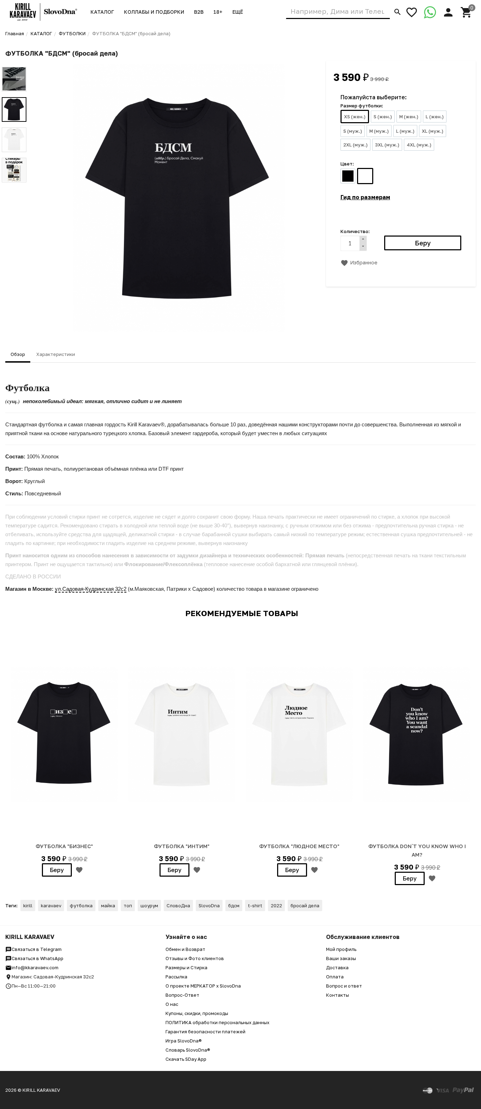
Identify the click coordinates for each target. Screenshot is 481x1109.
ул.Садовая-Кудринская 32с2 (90, 589)
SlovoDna (209, 905)
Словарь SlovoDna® (187, 1050)
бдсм (233, 905)
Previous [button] (14, 61)
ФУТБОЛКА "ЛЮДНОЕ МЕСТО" (299, 846)
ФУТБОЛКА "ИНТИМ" (182, 846)
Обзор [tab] (18, 354)
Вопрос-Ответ (182, 995)
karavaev (51, 905)
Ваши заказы (341, 958)
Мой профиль (341, 949)
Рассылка (176, 976)
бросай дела (305, 905)
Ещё (237, 12)
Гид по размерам (365, 197)
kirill (27, 905)
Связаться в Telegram (37, 949)
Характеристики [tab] (55, 354)
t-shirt (255, 905)
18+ (218, 12)
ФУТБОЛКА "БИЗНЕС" (64, 846)
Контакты (337, 995)
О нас (171, 1004)
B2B (199, 12)
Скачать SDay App (185, 1059)
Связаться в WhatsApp (37, 958)
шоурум (149, 905)
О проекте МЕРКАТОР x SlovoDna (203, 986)
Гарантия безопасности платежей (205, 1031)
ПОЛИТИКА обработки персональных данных (217, 1022)
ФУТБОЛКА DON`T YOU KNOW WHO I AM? (417, 850)
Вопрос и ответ (344, 986)
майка (108, 905)
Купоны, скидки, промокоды (196, 1013)
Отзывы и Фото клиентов (194, 958)
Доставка (337, 967)
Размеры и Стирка (186, 967)
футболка (81, 905)
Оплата (335, 976)
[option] (179, 198)
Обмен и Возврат (185, 949)
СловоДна (178, 905)
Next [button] (14, 187)
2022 (276, 905)
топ (128, 905)
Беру (57, 869)
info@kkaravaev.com (35, 967)
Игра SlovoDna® (183, 1041)
